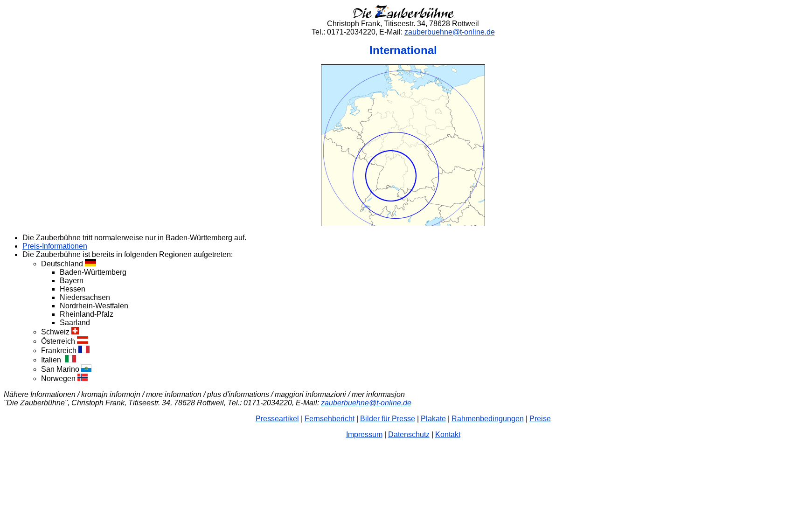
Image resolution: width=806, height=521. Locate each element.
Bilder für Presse (387, 419)
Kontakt (447, 434)
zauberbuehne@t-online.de (449, 32)
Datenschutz (409, 434)
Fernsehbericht (329, 419)
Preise (540, 419)
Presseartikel (277, 419)
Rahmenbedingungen (488, 419)
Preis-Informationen (54, 246)
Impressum (364, 434)
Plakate (433, 419)
